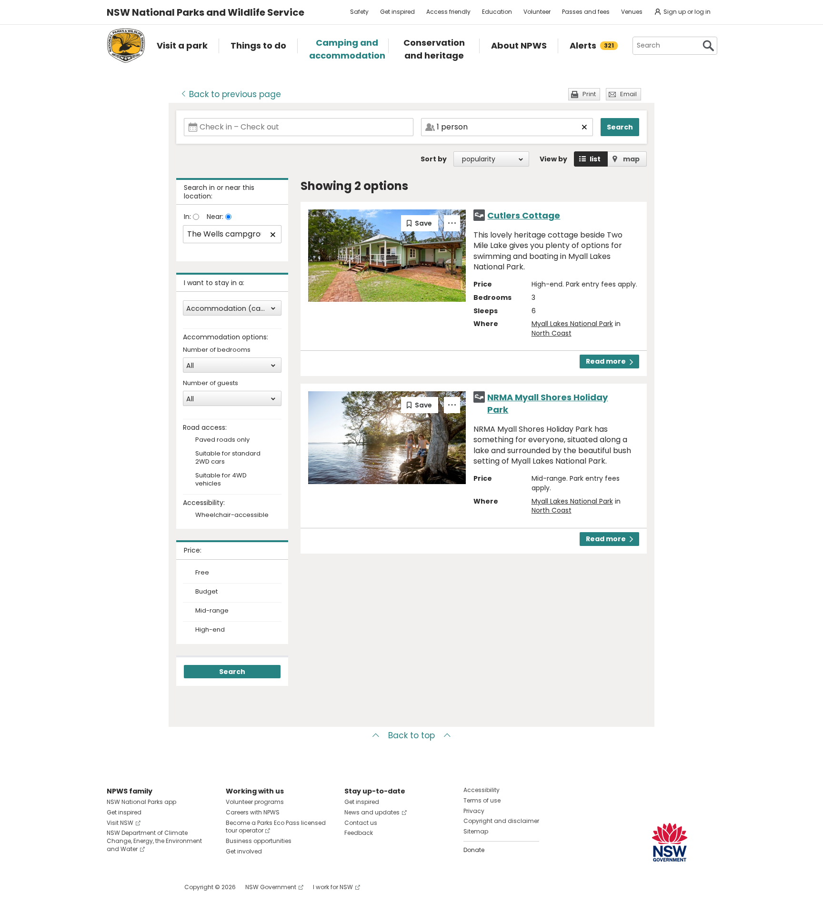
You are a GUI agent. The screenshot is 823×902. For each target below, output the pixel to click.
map (631, 159)
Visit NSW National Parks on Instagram (136, 887)
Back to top (411, 735)
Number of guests (210, 383)
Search (620, 127)
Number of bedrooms (217, 350)
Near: (216, 216)
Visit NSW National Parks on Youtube (156, 887)
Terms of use (482, 800)
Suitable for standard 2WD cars (228, 458)
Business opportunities (258, 841)
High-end (210, 629)
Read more (606, 361)
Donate (473, 850)
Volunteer (537, 12)
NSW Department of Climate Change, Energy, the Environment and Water (154, 841)
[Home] (126, 46)
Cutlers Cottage (523, 215)
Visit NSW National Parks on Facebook (115, 887)
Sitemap (475, 831)
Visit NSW (120, 823)
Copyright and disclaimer (501, 821)
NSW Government (270, 887)
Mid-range (212, 610)
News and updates (372, 812)
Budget (206, 591)
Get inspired (397, 12)
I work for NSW (333, 887)
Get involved (244, 851)
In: (188, 216)
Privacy (473, 811)
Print (589, 94)
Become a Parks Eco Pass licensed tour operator (276, 827)
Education (497, 12)
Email (628, 94)
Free (202, 572)
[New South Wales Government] (669, 842)
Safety (359, 12)
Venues (631, 12)
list (595, 159)
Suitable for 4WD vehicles (221, 480)
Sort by (434, 159)
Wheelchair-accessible (232, 515)
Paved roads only (222, 440)
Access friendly (448, 12)
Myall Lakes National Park (572, 323)
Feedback (358, 833)
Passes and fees (586, 12)
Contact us (360, 823)
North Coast (552, 333)
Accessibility (481, 790)
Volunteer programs (255, 802)
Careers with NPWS (253, 812)
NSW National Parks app (141, 802)
